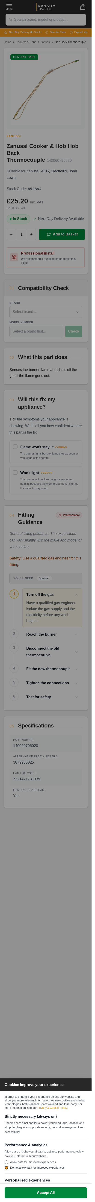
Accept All (46, 1193)
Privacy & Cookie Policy (52, 1107)
